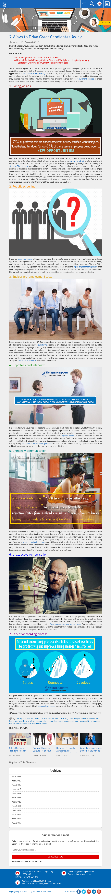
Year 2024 (16, 785)
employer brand (67, 436)
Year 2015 (16, 819)
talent (44, 724)
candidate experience (27, 361)
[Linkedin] (94, 891)
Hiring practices (23, 718)
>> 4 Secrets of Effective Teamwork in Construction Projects (41, 63)
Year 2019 (16, 806)
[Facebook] (78, 891)
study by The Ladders (18, 166)
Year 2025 (16, 781)
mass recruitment (25, 259)
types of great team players (86, 267)
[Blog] (55, 20)
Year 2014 (16, 823)
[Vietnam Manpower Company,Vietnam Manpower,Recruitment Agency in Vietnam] (4, 4)
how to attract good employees (36, 721)
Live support (105, 23)
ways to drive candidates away (87, 718)
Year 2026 (16, 777)
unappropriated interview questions (37, 444)
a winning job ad (77, 161)
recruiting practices (39, 718)
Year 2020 (16, 802)
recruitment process (85, 79)
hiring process (93, 721)
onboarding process (46, 706)
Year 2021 (16, 798)
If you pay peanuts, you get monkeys (65, 624)
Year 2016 (16, 815)
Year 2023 (16, 789)
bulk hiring (42, 345)
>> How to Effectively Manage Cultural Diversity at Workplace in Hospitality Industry (51, 60)
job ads (70, 718)
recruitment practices (57, 718)
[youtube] (99, 891)
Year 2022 (16, 794)
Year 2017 (16, 810)
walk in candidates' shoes (34, 542)
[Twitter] (84, 891)
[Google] (89, 891)
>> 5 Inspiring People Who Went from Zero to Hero (36, 58)
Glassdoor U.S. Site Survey (33, 74)
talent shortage (15, 721)
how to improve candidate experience (25, 724)
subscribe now (55, 857)
